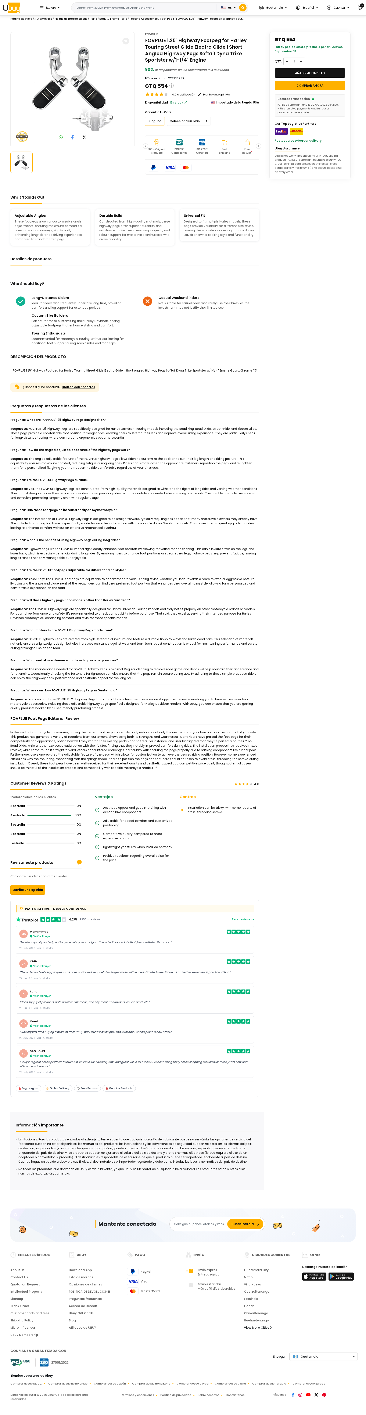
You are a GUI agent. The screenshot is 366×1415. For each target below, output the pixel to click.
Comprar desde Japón (110, 1384)
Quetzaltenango (256, 1291)
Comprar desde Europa (309, 1384)
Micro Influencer (22, 1327)
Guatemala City (256, 1270)
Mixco (248, 1277)
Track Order (19, 1306)
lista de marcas (81, 1277)
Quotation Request (25, 1284)
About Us (17, 1270)
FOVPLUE (151, 34)
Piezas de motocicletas (70, 19)
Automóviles (43, 19)
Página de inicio (21, 19)
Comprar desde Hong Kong (151, 1384)
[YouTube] (308, 1395)
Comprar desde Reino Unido (67, 1384)
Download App (80, 1270)
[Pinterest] (324, 1395)
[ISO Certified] (52, 1362)
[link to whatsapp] (61, 137)
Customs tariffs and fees (29, 1313)
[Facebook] (293, 1395)
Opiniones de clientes (85, 1284)
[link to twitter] (84, 137)
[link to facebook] (72, 137)
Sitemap (16, 1299)
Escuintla (251, 1299)
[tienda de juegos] (341, 1278)
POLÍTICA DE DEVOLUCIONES (90, 1291)
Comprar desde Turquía (269, 1384)
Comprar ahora (310, 85)
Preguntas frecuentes (86, 1299)
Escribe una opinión (28, 890)
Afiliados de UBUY (82, 1327)
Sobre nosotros (208, 1395)
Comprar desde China (230, 1384)
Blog (72, 1320)
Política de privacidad (175, 1395)
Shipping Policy (21, 1320)
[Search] (243, 7)
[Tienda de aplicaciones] (315, 1278)
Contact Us (19, 1277)
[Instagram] (300, 1395)
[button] (273, 7)
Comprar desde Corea (192, 1384)
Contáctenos (235, 1395)
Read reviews (241, 919)
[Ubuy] (11, 7)
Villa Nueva (252, 1284)
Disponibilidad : (157, 102)
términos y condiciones (138, 1395)
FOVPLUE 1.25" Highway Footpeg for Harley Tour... (210, 19)
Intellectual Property (26, 1291)
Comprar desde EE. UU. (26, 1384)
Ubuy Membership (24, 1335)
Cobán (249, 1306)
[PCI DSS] (20, 1362)
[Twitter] (316, 1395)
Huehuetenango (256, 1320)
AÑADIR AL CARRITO (310, 73)
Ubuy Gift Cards (81, 1313)
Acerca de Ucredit (83, 1306)
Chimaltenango (256, 1313)
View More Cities (257, 1327)
